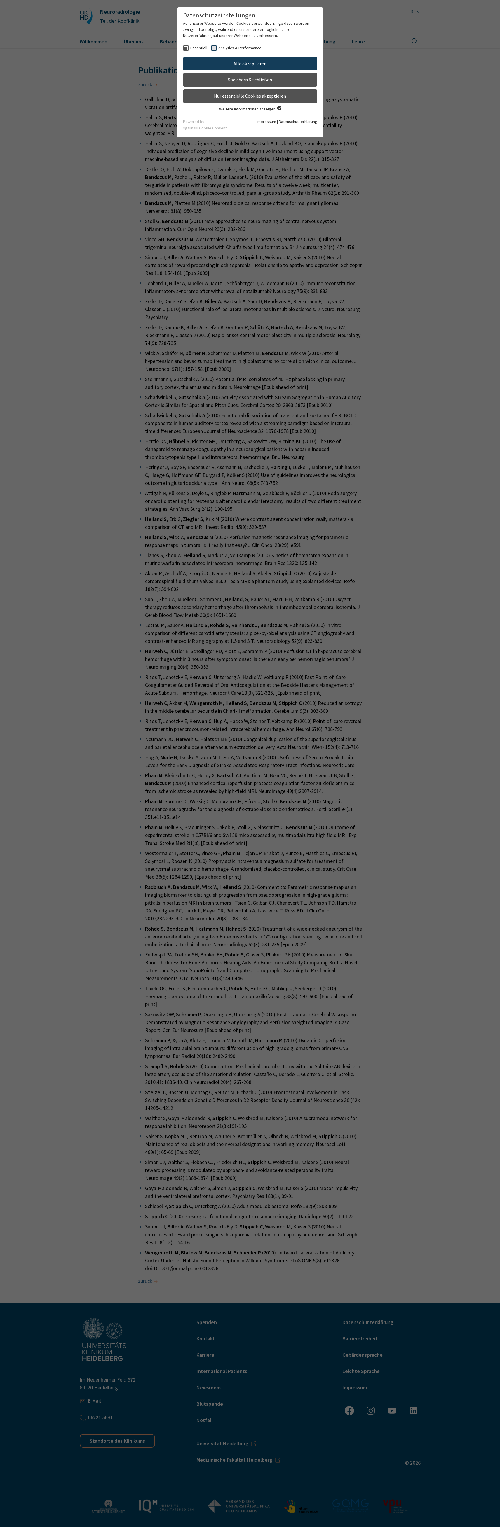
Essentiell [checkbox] (198, 47)
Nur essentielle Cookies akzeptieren (250, 96)
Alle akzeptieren (250, 63)
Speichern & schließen (250, 80)
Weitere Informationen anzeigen (247, 109)
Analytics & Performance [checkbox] (240, 47)
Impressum (266, 121)
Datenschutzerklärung (298, 121)
